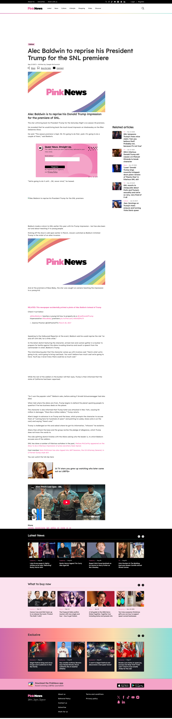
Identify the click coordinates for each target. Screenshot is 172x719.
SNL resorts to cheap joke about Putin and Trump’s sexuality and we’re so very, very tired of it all (132, 191)
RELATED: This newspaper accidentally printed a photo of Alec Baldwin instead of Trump (64, 307)
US (67, 527)
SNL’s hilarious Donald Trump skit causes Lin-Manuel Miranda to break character (132, 157)
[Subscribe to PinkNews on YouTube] (133, 697)
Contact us (62, 703)
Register (141, 2)
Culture (63, 8)
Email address (52, 156)
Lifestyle (72, 8)
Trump (63, 527)
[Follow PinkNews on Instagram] (137, 697)
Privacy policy (92, 698)
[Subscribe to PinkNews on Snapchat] (118, 702)
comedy (31, 527)
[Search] (143, 8)
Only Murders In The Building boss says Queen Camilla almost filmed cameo (130, 565)
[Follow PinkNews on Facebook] (123, 697)
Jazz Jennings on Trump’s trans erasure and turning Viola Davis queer (132, 206)
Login (133, 2)
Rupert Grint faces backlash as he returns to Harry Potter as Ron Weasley (100, 565)
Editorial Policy (64, 698)
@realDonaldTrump (85, 316)
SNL (58, 527)
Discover (98, 8)
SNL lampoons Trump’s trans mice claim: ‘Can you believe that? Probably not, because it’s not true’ (133, 140)
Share (33, 68)
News (56, 8)
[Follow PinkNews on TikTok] (128, 697)
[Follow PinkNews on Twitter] (118, 697)
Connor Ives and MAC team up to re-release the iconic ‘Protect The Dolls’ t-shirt (41, 614)
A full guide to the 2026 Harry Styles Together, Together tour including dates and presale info (100, 614)
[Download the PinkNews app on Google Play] (137, 685)
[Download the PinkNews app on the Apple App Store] (123, 685)
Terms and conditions (95, 694)
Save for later (46, 68)
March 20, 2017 (65, 323)
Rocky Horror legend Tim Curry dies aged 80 (70, 564)
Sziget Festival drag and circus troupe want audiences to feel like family (41, 665)
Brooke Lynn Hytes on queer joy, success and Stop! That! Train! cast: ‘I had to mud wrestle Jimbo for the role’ (130, 666)
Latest (49, 8)
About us (61, 694)
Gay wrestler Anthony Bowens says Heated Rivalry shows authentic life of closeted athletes (70, 666)
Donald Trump (40, 527)
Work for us (63, 712)
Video (90, 8)
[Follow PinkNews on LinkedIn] (124, 2)
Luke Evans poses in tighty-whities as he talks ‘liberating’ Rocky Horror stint (40, 565)
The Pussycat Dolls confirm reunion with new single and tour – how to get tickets (69, 614)
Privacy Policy (52, 172)
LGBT (47, 527)
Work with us (52, 2)
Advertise (41, 2)
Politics (53, 527)
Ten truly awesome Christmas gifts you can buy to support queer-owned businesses (129, 614)
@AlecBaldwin (36, 316)
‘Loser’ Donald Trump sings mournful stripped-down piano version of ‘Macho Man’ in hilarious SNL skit (132, 173)
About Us (31, 2)
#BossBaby (47, 318)
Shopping (81, 8)
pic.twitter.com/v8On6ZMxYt (72, 318)
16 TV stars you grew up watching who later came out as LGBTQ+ (79, 470)
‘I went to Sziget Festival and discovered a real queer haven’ (100, 664)
